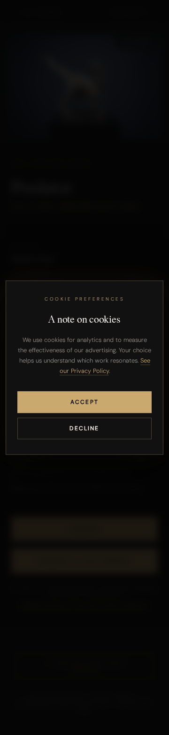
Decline (84, 428)
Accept (84, 402)
